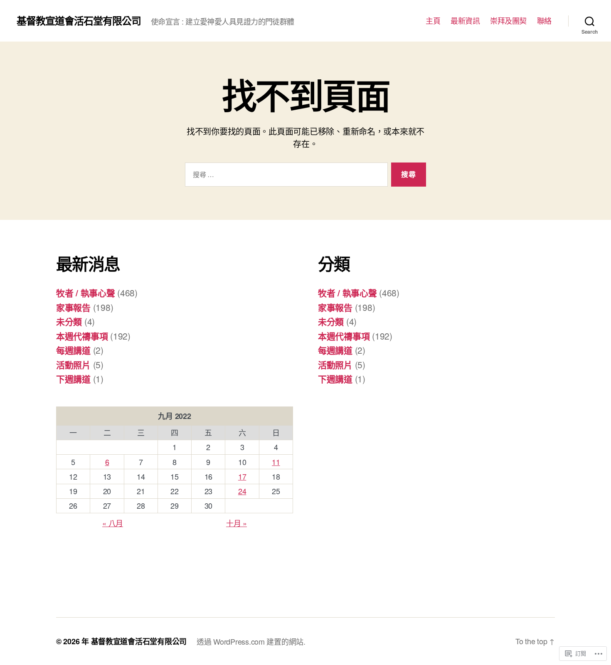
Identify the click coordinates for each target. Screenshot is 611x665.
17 (242, 476)
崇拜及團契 (508, 20)
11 (276, 461)
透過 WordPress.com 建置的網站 (250, 641)
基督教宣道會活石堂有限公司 (79, 20)
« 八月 (112, 522)
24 (242, 490)
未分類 (69, 321)
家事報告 (73, 307)
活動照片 (73, 364)
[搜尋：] (285, 176)
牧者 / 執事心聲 (85, 292)
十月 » (236, 522)
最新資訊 (465, 20)
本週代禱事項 (82, 336)
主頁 (433, 20)
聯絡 (544, 20)
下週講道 (73, 378)
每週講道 (73, 350)
